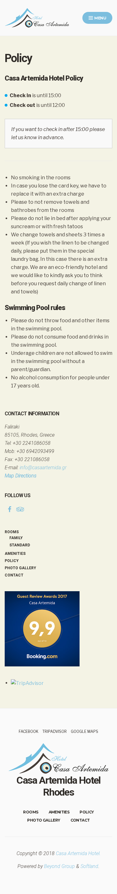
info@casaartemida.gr (43, 468)
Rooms (12, 532)
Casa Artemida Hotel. (78, 853)
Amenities (15, 553)
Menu (100, 18)
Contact (14, 575)
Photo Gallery (20, 568)
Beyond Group (59, 866)
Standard (19, 545)
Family (16, 538)
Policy (12, 561)
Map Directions (21, 476)
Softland (89, 866)
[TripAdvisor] (20, 509)
